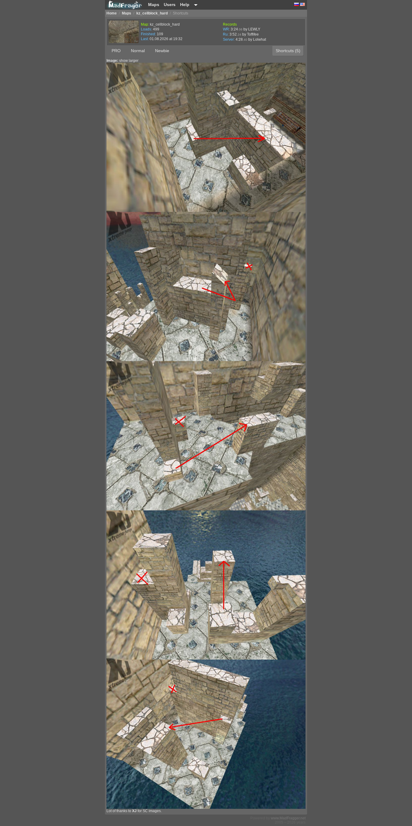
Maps (153, 4)
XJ (134, 811)
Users (170, 4)
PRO (116, 50)
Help (184, 4)
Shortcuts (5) (288, 50)
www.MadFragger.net (288, 818)
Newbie (162, 50)
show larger (128, 60)
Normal (138, 50)
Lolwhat (259, 39)
